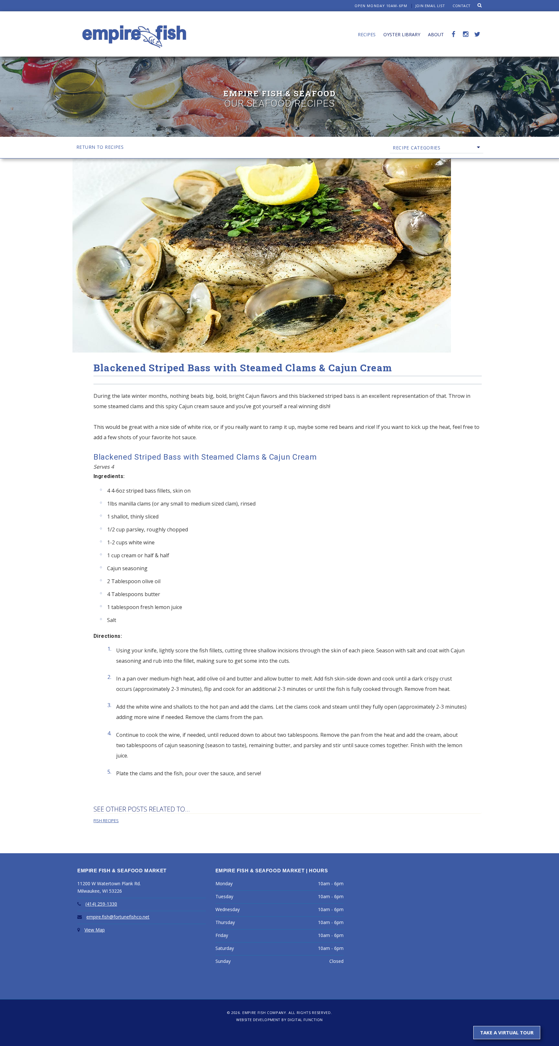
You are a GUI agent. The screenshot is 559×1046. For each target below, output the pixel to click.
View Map (94, 930)
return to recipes (100, 147)
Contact (462, 5)
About (436, 34)
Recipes (367, 34)
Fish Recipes (106, 820)
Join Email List (430, 5)
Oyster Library (401, 34)
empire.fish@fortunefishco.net (117, 917)
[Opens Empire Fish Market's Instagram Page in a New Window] (464, 26)
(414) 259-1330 (101, 904)
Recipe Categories (417, 148)
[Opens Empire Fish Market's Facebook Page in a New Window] (453, 26)
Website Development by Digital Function (279, 1019)
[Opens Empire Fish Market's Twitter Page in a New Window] (476, 26)
